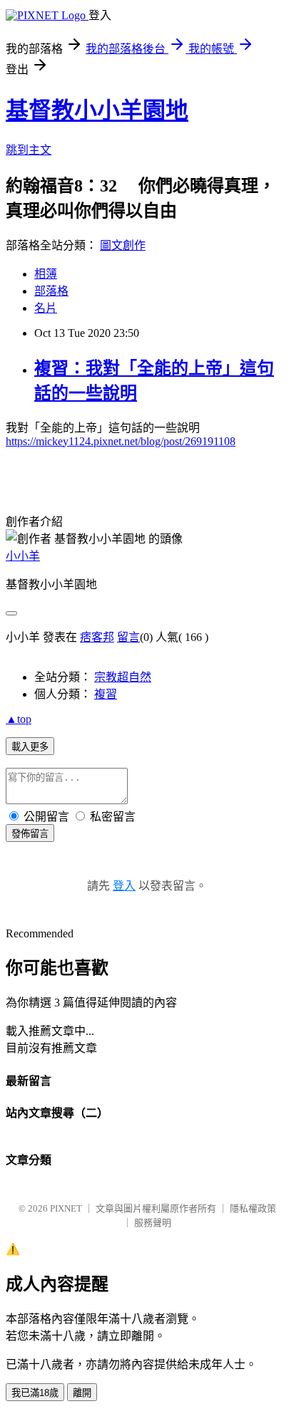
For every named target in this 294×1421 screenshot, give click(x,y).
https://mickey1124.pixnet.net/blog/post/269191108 (120, 441)
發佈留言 (30, 833)
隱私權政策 (253, 1208)
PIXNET (66, 1208)
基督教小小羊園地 (97, 110)
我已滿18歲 (35, 1393)
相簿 (45, 274)
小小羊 (23, 556)
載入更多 (30, 746)
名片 (45, 308)
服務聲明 (152, 1222)
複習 (105, 694)
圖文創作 (123, 245)
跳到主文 (28, 150)
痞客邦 (97, 637)
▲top (18, 719)
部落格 (51, 291)
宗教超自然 (122, 677)
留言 (128, 637)
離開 (82, 1393)
